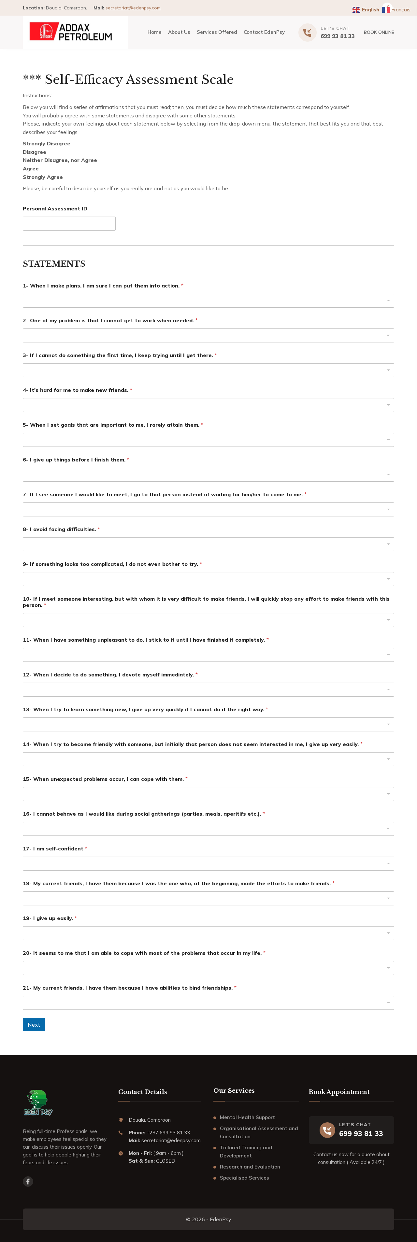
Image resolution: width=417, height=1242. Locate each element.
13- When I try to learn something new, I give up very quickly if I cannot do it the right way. (145, 709)
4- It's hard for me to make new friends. (77, 390)
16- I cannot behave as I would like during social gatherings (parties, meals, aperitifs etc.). (144, 814)
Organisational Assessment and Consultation (259, 1132)
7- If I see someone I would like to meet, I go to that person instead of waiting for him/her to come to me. (165, 494)
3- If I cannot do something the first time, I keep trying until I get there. (120, 355)
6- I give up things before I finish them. (76, 460)
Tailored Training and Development (246, 1151)
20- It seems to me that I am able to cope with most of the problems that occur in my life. (144, 953)
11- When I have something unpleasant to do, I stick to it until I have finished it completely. (146, 640)
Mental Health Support (247, 1117)
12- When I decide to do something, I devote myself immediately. (110, 675)
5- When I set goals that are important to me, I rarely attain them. (113, 425)
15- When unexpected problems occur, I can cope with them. (105, 779)
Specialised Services (244, 1178)
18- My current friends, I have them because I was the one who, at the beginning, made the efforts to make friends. (179, 883)
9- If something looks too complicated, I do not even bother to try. (112, 564)
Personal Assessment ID (55, 209)
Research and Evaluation (250, 1167)
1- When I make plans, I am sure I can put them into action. (103, 286)
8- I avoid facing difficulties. (61, 529)
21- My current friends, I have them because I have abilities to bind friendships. (130, 988)
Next (34, 1024)
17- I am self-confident (55, 849)
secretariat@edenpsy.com (133, 8)
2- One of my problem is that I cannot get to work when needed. (110, 320)
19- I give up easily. (50, 918)
